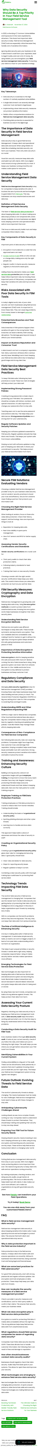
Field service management (22, 1422)
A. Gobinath (9, 25)
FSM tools (19, 194)
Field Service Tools (8, 1426)
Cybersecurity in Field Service (16, 1418)
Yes (33, 1445)
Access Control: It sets (11, 256)
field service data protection (22, 212)
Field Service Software (10, 27)
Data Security (7, 1422)
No (36, 1445)
